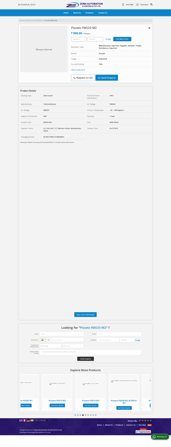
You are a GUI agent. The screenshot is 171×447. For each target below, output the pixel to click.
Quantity (93, 340)
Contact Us (102, 13)
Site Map (142, 425)
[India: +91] (43, 340)
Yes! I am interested (85, 314)
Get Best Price (122, 39)
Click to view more (78, 70)
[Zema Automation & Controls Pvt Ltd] (84, 4)
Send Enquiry (108, 77)
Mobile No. (35, 340)
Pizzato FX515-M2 (69, 400)
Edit (109, 39)
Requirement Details (34, 352)
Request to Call (84, 77)
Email (94, 334)
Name (37, 334)
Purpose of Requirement (34, 346)
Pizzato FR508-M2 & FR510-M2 (103, 401)
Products (89, 13)
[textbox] (95, 39)
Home (66, 13)
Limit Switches (38, 20)
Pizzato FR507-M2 (136, 400)
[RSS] (150, 425)
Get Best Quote (36, 405)
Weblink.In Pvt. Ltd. (44, 432)
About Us (77, 13)
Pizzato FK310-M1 (36, 400)
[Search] (151, 4)
